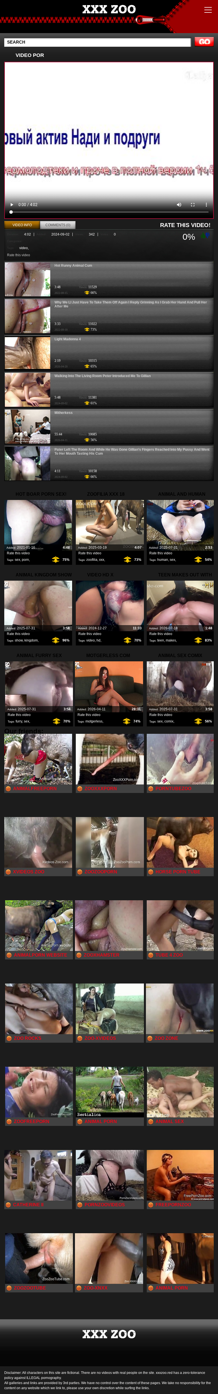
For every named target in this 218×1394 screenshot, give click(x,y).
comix (168, 721)
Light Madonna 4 (67, 339)
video (23, 248)
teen (160, 640)
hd (98, 640)
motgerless (93, 721)
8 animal (109, 18)
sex (17, 560)
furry (19, 721)
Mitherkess (63, 413)
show (19, 640)
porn (25, 560)
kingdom (31, 640)
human (162, 560)
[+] (202, 235)
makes (171, 640)
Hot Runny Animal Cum (73, 266)
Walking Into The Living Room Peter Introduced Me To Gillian (102, 376)
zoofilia (91, 560)
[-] (208, 235)
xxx (101, 560)
